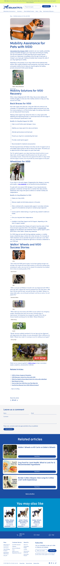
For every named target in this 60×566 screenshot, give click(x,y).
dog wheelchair (22, 184)
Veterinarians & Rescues (48, 11)
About (37, 11)
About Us (26, 544)
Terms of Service (29, 563)
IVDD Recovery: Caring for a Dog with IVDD (23, 377)
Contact (25, 549)
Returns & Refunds (16, 548)
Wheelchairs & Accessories (9, 11)
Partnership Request (26, 555)
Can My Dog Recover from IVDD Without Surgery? (25, 385)
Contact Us (46, 6)
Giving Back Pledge (26, 547)
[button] (55, 6)
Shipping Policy (36, 563)
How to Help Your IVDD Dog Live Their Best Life (25, 383)
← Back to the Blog (14, 389)
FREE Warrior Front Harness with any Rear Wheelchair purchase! (18, 1)
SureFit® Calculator (16, 544)
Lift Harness (6, 547)
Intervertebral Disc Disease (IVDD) (19, 51)
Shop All (5, 555)
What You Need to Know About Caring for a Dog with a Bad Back (29, 379)
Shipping (14, 546)
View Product (13, 88)
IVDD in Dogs (31, 363)
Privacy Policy (50, 553)
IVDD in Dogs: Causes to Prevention (21, 375)
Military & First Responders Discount (16, 552)
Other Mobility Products (29, 11)
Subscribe (52, 550)
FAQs (13, 550)
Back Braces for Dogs (17, 381)
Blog (41, 11)
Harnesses (19, 11)
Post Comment (8, 429)
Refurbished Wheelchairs (6, 553)
